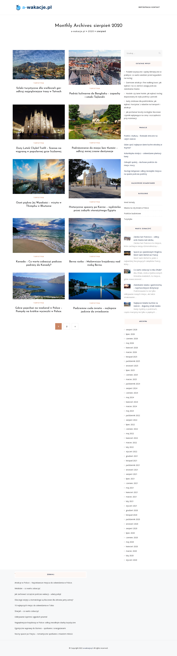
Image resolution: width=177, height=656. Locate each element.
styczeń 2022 (131, 451)
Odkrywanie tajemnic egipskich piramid (31, 617)
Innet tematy (129, 202)
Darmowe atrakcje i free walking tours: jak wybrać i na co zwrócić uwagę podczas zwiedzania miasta (142, 85)
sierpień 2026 (131, 329)
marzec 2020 (131, 551)
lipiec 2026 (130, 334)
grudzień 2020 (132, 510)
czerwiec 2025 (132, 375)
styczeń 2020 (131, 560)
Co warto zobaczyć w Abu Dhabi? (148, 270)
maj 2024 (130, 397)
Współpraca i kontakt (149, 7)
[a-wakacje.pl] (33, 7)
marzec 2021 (131, 496)
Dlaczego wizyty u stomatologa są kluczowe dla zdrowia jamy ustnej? (44, 600)
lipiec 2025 (130, 370)
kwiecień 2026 (132, 347)
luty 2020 (130, 555)
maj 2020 (130, 542)
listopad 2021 (131, 460)
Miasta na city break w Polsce (136, 208)
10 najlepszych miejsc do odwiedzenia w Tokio (34, 605)
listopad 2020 (131, 515)
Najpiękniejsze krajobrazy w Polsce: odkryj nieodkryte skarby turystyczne (45, 622)
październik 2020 (133, 519)
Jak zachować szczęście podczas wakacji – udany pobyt (38, 594)
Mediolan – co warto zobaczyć (27, 588)
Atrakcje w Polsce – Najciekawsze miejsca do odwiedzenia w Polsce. (43, 582)
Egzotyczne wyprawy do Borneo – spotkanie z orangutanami (40, 628)
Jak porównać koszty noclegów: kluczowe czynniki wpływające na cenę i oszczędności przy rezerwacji (142, 115)
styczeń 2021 (131, 506)
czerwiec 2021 (132, 483)
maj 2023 (130, 411)
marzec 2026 (131, 352)
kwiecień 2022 (132, 438)
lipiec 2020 (130, 533)
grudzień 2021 (132, 456)
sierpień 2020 (131, 528)
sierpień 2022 (131, 420)
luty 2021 (130, 501)
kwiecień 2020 (132, 546)
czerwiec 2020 (132, 537)
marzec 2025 (131, 379)
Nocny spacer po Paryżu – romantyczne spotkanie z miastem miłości (44, 634)
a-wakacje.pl (88, 648)
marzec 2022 (131, 442)
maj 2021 (130, 488)
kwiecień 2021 (132, 492)
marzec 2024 (131, 406)
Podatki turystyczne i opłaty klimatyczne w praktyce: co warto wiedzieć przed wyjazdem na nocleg (142, 75)
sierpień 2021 (131, 474)
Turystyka (38, 83)
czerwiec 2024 (132, 393)
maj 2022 (130, 433)
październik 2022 (133, 415)
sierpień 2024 (131, 388)
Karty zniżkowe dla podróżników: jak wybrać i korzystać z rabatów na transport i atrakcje (142, 104)
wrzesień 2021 (132, 469)
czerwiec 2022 (132, 429)
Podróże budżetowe (132, 213)
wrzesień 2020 (132, 524)
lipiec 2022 (130, 424)
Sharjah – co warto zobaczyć (27, 611)
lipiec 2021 (130, 478)
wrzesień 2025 (132, 365)
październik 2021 (133, 465)
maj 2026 (130, 343)
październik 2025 (133, 361)
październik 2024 (133, 383)
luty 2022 (130, 447)
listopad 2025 (131, 356)
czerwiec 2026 (132, 338)
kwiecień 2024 (132, 402)
